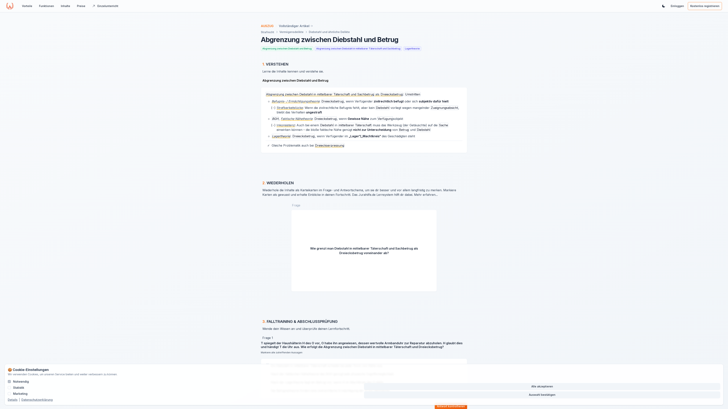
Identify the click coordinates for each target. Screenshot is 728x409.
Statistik (18, 387)
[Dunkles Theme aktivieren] (663, 6)
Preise (81, 6)
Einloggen (677, 6)
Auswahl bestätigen (542, 394)
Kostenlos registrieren (704, 6)
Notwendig (21, 381)
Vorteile (27, 6)
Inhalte (65, 6)
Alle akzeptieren (542, 386)
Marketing (20, 394)
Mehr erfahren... (426, 195)
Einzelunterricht (107, 6)
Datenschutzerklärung (37, 400)
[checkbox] (9, 381)
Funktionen (46, 6)
